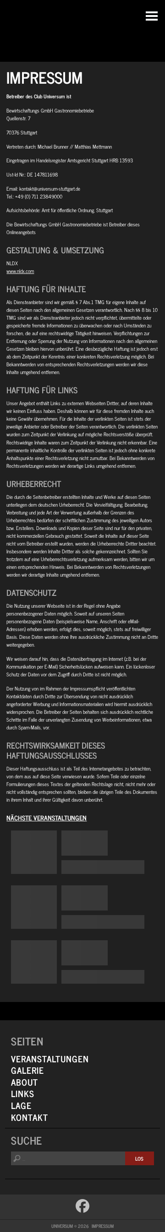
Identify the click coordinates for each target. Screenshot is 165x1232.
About (24, 1082)
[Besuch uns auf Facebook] (82, 1206)
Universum (82, 29)
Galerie (27, 1070)
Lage (21, 1105)
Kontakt (29, 1117)
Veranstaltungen (50, 1058)
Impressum (103, 1226)
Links (22, 1093)
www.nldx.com (20, 271)
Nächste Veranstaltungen (46, 818)
